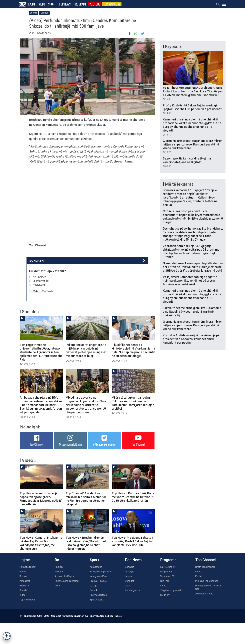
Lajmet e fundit (28, 567)
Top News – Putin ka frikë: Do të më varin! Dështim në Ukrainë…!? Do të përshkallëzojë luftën (133, 497)
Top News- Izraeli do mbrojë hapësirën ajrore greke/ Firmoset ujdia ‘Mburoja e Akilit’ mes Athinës (41, 499)
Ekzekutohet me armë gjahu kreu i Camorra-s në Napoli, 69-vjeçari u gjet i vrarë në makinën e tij (192, 311)
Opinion (59, 567)
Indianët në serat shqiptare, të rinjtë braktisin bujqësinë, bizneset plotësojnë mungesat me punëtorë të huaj (86, 352)
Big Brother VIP (168, 567)
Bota (58, 560)
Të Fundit (44, 13)
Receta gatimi (132, 590)
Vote (35, 291)
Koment (59, 571)
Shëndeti (129, 581)
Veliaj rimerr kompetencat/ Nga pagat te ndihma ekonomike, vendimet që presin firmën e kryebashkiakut (190, 280)
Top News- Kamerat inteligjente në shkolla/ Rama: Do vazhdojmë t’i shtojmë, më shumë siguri (41, 543)
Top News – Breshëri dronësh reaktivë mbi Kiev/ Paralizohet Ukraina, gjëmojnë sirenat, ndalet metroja (86, 543)
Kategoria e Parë (98, 576)
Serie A (94, 590)
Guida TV (165, 595)
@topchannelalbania (70, 444)
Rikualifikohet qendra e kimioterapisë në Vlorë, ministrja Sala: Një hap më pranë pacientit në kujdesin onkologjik (133, 352)
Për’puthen (166, 571)
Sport (52, 4)
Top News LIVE (111, 4)
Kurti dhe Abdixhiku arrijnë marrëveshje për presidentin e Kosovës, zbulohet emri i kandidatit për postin (192, 339)
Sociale (33, 13)
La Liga (93, 585)
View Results (47, 291)
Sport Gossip (96, 599)
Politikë (23, 571)
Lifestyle (129, 571)
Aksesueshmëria (204, 593)
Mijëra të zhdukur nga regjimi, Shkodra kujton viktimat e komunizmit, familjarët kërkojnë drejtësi (133, 405)
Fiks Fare (164, 581)
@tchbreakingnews (104, 444)
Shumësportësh (98, 595)
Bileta (198, 571)
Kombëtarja (96, 567)
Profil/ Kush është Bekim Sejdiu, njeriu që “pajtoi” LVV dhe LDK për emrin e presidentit (192, 109)
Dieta (127, 585)
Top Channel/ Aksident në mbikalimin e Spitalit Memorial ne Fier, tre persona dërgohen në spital (86, 499)
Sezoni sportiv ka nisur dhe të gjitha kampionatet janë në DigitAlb (187, 162)
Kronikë (23, 576)
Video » (29, 460)
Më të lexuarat (179, 184)
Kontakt (199, 576)
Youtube (95, 4)
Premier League (98, 581)
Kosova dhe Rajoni (64, 576)
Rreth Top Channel (205, 567)
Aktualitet (25, 581)
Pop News (65, 4)
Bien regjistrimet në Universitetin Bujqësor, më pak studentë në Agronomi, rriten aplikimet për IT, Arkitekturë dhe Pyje (41, 354)
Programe (80, 4)
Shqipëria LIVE (167, 576)
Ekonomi (24, 585)
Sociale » (31, 311)
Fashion (129, 576)
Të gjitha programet (170, 590)
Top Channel (36, 444)
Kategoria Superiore (100, 571)
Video (41, 4)
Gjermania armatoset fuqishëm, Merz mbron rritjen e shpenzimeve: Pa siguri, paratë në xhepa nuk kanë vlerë (192, 146)
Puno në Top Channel (206, 581)
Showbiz (129, 567)
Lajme (31, 4)
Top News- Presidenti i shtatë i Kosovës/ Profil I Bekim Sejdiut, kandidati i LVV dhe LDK (133, 541)
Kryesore (173, 46)
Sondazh (36, 260)
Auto (57, 585)
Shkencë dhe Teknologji (67, 581)
